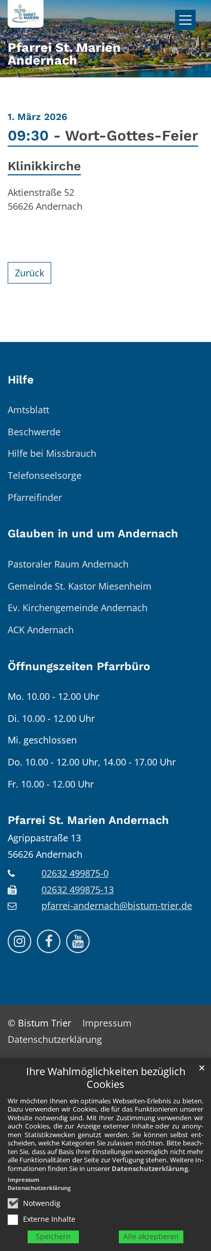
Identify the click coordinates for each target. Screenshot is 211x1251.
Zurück (29, 273)
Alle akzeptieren (151, 1236)
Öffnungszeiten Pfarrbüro (79, 666)
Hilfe (21, 379)
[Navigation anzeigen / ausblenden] (185, 20)
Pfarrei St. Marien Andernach (88, 820)
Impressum (23, 1179)
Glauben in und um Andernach (93, 533)
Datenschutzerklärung (150, 1168)
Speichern (53, 1236)
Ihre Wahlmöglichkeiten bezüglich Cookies (105, 1078)
